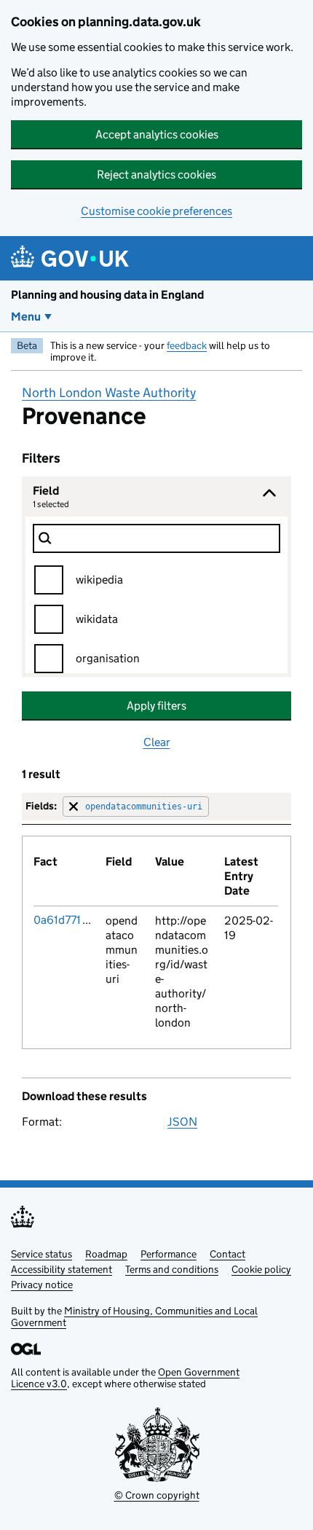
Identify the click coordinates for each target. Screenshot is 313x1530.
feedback (187, 345)
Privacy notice (42, 1284)
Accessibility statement (61, 1269)
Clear (156, 742)
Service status (41, 1253)
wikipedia (99, 579)
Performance (168, 1253)
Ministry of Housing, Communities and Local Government (134, 1316)
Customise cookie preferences (156, 211)
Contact (227, 1253)
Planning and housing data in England (107, 295)
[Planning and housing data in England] (72, 258)
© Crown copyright (156, 1495)
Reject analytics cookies (156, 174)
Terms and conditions (171, 1269)
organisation (108, 658)
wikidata (97, 619)
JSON (182, 1122)
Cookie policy (261, 1269)
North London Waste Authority (109, 393)
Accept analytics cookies (156, 134)
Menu (26, 316)
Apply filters (156, 706)
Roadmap (106, 1253)
